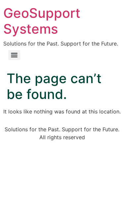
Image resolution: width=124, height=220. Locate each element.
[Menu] (14, 55)
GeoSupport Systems (41, 21)
